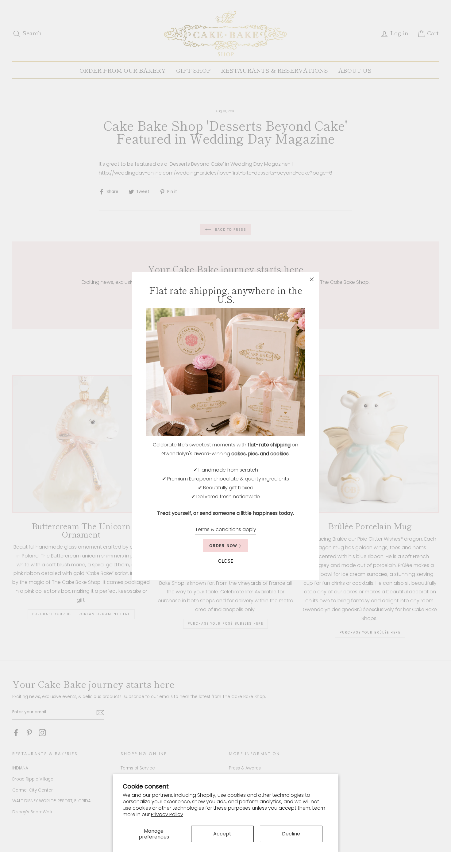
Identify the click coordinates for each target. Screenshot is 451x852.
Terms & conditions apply (225, 529)
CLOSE (225, 561)
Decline (291, 833)
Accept (222, 833)
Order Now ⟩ (225, 546)
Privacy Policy (167, 814)
